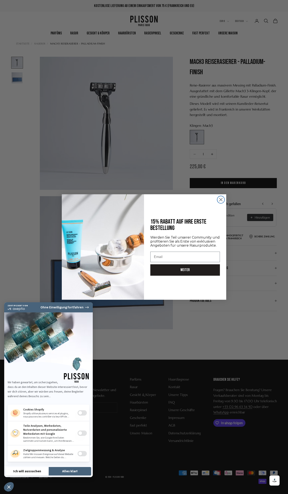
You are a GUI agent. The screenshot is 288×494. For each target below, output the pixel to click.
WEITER (185, 270)
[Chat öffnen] (274, 480)
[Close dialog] (221, 199)
